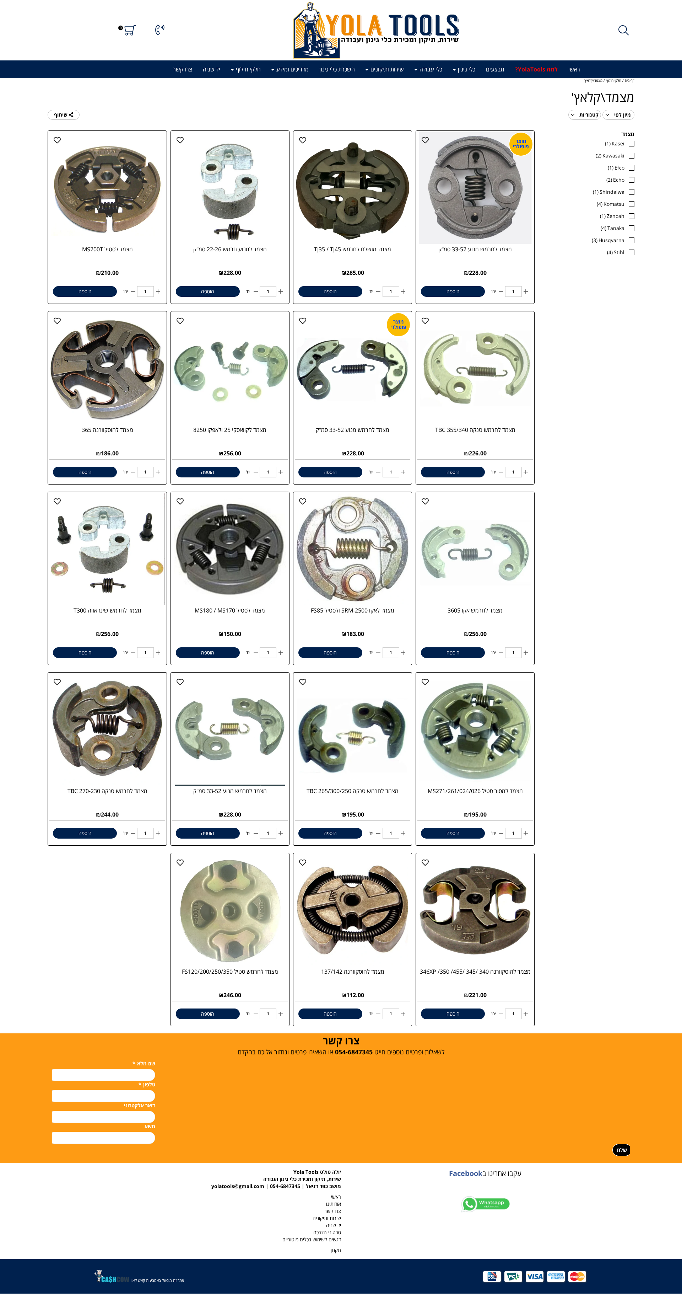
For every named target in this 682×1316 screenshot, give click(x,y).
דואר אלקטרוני (139, 1105)
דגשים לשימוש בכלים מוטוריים (311, 1239)
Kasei (614, 143)
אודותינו (333, 1203)
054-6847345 (354, 1052)
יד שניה (211, 69)
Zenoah (612, 216)
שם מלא (143, 1063)
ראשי (574, 69)
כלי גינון (465, 69)
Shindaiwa (608, 191)
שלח (622, 1149)
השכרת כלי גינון (337, 69)
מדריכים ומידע (292, 69)
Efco (616, 167)
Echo (615, 179)
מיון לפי (622, 114)
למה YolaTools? (536, 69)
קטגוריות (588, 114)
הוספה (453, 291)
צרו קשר (182, 69)
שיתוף (61, 114)
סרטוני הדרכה (327, 1232)
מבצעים (495, 69)
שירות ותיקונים (386, 69)
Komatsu (610, 203)
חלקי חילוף (247, 69)
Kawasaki (610, 155)
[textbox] (340, 1045)
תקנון (336, 1250)
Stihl (615, 252)
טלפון (147, 1084)
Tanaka (612, 228)
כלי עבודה (430, 69)
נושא (150, 1126)
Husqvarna (608, 240)
